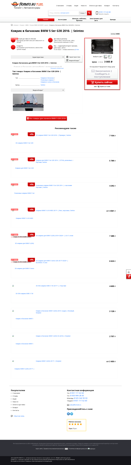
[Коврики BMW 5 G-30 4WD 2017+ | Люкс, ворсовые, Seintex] (23, 218)
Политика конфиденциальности (78, 448)
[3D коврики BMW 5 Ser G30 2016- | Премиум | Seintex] (23, 143)
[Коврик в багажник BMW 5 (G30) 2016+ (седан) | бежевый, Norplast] (23, 318)
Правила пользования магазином (54, 448)
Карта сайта (39, 448)
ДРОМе (77, 49)
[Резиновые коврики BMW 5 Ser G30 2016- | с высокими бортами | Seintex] (23, 193)
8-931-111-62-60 (105, 12)
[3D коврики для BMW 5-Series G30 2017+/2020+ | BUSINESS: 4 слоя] (23, 268)
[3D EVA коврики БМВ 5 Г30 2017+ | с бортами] (23, 293)
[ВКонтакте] (68, 413)
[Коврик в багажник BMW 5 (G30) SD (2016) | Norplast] (23, 344)
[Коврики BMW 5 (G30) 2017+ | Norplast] (23, 369)
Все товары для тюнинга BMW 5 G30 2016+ (47, 118)
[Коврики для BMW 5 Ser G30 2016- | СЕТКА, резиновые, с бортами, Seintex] (23, 168)
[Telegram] (71, 413)
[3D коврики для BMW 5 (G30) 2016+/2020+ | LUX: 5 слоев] (23, 243)
